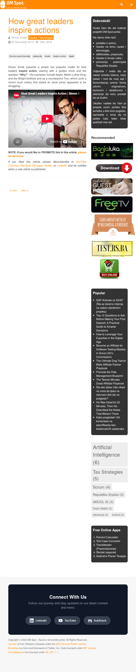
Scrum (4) (101, 487)
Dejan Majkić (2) (102, 508)
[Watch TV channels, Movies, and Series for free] (112, 204)
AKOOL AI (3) (103, 501)
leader (48, 56)
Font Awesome (16, 652)
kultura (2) (118, 515)
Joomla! (12, 644)
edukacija (37, 56)
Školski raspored (106, 552)
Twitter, (48, 165)
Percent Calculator (107, 537)
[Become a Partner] (113, 226)
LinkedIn (62, 165)
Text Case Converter (108, 541)
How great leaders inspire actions (40, 25)
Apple (71, 56)
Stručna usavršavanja (19, 56)
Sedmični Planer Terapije (111, 556)
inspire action (59, 56)
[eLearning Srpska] (112, 248)
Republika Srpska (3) (108, 494)
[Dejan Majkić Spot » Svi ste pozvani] (13, 4)
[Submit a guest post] (112, 186)
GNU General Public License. (71, 644)
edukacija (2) (100, 515)
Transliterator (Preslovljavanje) (106, 546)
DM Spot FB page (31, 165)
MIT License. (90, 648)
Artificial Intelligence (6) (106, 454)
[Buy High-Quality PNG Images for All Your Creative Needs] (109, 269)
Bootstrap (13, 648)
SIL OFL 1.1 (51, 652)
